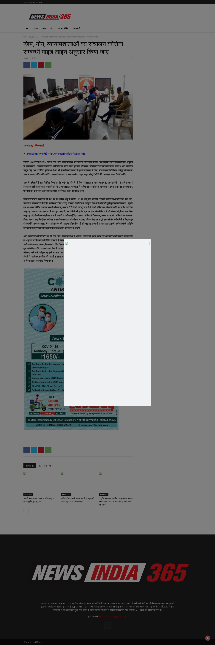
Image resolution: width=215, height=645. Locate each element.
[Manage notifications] (207, 638)
